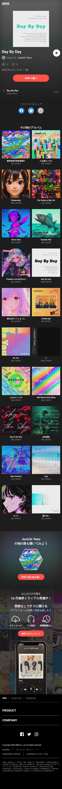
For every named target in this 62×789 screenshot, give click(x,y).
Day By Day (46, 279)
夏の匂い (46, 515)
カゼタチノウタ (16, 397)
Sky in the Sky (16, 436)
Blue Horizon (16, 476)
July (46, 476)
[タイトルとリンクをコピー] (41, 111)
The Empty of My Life (46, 200)
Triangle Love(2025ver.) (16, 279)
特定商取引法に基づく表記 (37, 754)
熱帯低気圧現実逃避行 (16, 160)
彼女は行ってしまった (16, 318)
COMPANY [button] (9, 720)
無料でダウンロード (31, 633)
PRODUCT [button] (9, 710)
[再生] (56, 53)
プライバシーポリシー (25, 749)
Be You (16, 358)
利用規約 (6, 749)
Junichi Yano (25, 57)
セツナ (16, 515)
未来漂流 (46, 436)
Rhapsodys (16, 200)
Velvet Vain (16, 239)
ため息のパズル (46, 160)
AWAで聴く (31, 78)
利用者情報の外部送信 (11, 754)
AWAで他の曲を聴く (31, 576)
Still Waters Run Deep (46, 397)
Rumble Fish (46, 239)
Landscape (46, 318)
